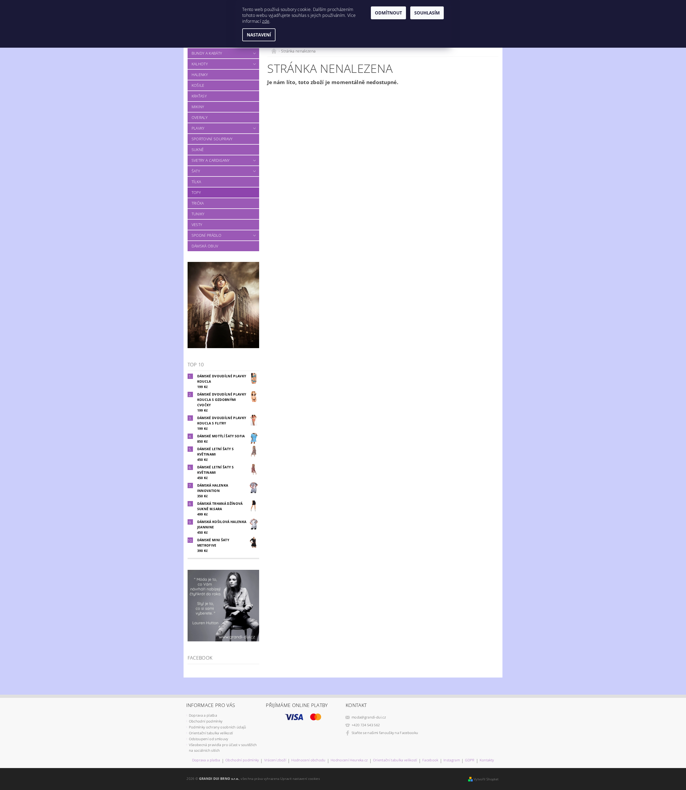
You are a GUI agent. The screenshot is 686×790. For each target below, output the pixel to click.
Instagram (451, 760)
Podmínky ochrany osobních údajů (217, 727)
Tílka (196, 181)
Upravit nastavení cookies (300, 778)
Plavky (198, 128)
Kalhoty (200, 63)
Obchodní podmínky (205, 721)
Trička (198, 203)
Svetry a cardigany (211, 160)
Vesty (197, 224)
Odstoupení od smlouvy (208, 738)
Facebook (430, 760)
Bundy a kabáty (207, 53)
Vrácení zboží (275, 760)
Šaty (196, 171)
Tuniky (198, 213)
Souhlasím (427, 13)
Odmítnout (388, 13)
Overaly (199, 117)
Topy (196, 192)
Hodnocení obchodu (308, 760)
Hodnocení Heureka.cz (349, 760)
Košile (198, 85)
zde (265, 21)
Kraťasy (199, 96)
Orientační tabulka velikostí (211, 733)
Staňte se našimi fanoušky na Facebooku (385, 732)
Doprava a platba (203, 715)
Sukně (198, 149)
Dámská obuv (205, 246)
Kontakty (487, 760)
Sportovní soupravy (212, 138)
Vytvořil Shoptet (486, 779)
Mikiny (198, 106)
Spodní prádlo (206, 235)
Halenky (200, 74)
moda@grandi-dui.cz (369, 717)
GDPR (469, 760)
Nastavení (259, 35)
